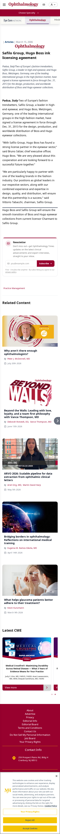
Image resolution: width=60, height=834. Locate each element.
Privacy (30, 717)
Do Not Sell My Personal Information (30, 734)
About (30, 710)
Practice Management (14, 288)
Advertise (30, 713)
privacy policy (10, 272)
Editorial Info (30, 720)
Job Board (30, 738)
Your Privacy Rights (30, 741)
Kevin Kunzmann (15, 607)
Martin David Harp (32, 485)
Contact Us (30, 731)
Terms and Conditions (30, 727)
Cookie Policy (51, 806)
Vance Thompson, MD (40, 421)
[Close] (56, 776)
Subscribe (44, 263)
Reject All (30, 820)
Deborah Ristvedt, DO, (18, 421)
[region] (30, 803)
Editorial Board (30, 724)
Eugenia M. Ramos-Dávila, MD (22, 548)
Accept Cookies (30, 828)
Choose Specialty (27, 12)
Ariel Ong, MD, (14, 485)
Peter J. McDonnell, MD (18, 358)
